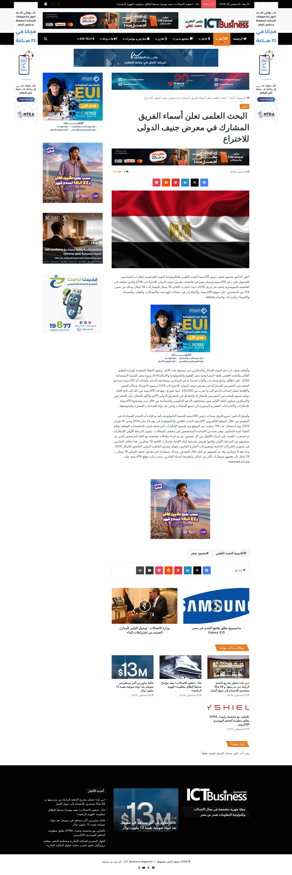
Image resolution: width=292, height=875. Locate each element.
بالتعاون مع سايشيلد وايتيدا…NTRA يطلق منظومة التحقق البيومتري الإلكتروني (229, 720)
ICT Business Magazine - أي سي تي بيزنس (127, 861)
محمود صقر (198, 553)
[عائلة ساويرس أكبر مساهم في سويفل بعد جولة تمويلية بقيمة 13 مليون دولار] (133, 667)
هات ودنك (108, 38)
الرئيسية (238, 38)
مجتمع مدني (182, 38)
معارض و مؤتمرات (136, 38)
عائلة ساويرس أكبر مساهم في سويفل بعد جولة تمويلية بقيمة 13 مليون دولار (157, 4)
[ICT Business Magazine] (216, 21)
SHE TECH (86, 38)
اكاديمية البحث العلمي (230, 553)
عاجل (204, 38)
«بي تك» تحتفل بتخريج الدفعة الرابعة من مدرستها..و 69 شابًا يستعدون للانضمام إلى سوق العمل (229, 686)
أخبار (221, 38)
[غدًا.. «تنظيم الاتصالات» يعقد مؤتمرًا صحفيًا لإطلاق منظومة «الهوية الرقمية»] (180, 667)
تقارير (161, 38)
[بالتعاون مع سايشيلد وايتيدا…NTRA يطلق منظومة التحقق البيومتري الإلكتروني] (228, 707)
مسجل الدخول (224, 753)
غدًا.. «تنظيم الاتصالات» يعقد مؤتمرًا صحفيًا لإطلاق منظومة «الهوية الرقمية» (181, 686)
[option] (145, 810)
